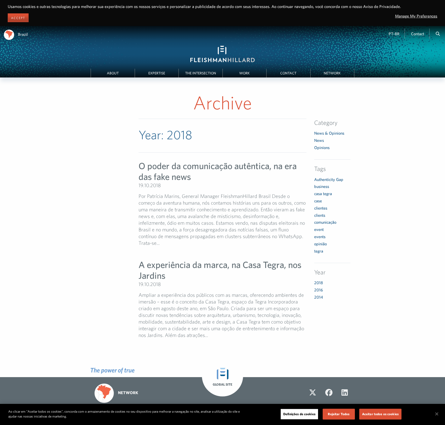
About (113, 73)
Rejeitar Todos (338, 414)
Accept (18, 18)
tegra (318, 251)
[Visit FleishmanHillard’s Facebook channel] (329, 392)
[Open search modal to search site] (438, 33)
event (319, 229)
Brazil (23, 34)
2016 (318, 290)
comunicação (325, 222)
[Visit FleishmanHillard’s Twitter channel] (312, 392)
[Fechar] (436, 414)
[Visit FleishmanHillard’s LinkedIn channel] (344, 392)
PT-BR (394, 33)
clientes (320, 208)
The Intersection (200, 73)
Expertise (156, 73)
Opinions (322, 147)
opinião (320, 243)
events (320, 236)
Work (244, 73)
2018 (318, 282)
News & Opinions (329, 133)
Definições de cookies (299, 414)
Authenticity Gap (328, 179)
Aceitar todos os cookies (380, 414)
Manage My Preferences (416, 16)
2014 (318, 297)
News (319, 140)
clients (319, 215)
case (318, 200)
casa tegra (323, 193)
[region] (222, 414)
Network (332, 73)
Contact (417, 33)
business (321, 186)
